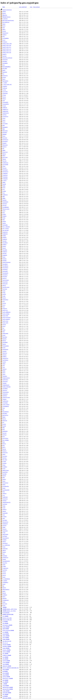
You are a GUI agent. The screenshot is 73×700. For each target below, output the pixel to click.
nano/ (4, 454)
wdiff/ (4, 587)
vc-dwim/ (5, 580)
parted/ (5, 473)
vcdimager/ (5, 582)
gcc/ (4, 189)
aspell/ (5, 54)
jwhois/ (5, 369)
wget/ (4, 591)
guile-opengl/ (6, 319)
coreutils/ (5, 116)
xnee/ (4, 601)
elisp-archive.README (8, 630)
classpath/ (5, 102)
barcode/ (5, 68)
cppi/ (4, 120)
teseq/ (4, 559)
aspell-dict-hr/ (7, 47)
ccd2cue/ (5, 88)
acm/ (4, 27)
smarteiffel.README (8, 689)
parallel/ (5, 472)
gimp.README (6, 633)
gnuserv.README (7, 649)
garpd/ (4, 184)
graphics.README (7, 655)
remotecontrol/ (7, 502)
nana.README (6, 674)
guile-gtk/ (5, 315)
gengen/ (5, 200)
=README (5, 607)
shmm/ (4, 527)
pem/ (4, 477)
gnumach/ (5, 255)
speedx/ (5, 539)
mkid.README (6, 669)
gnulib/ (5, 253)
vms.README (5, 694)
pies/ (4, 481)
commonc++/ (5, 109)
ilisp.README (6, 662)
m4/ (3, 409)
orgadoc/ (5, 466)
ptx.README (5, 682)
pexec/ (4, 479)
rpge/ (4, 505)
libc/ (4, 374)
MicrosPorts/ (6, 22)
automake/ (5, 63)
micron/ (5, 433)
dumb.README (6, 628)
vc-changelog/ (6, 578)
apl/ (4, 36)
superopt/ (5, 548)
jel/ (4, 365)
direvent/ (5, 141)
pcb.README (5, 680)
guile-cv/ (5, 310)
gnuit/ (4, 248)
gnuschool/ (5, 267)
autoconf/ (5, 59)
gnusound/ (5, 271)
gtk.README (5, 658)
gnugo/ (4, 246)
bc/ (3, 73)
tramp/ (4, 566)
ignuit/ (5, 354)
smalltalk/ (5, 534)
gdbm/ (4, 198)
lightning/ (5, 401)
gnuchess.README (7, 646)
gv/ (3, 328)
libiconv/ (5, 381)
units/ (4, 571)
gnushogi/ (5, 269)
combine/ (5, 107)
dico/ (4, 136)
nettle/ (5, 457)
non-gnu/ (5, 459)
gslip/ (4, 303)
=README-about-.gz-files (9, 610)
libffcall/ (5, 379)
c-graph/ (5, 82)
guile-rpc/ (5, 321)
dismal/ (5, 143)
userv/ (4, 575)
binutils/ (5, 75)
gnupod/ (5, 260)
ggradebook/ (6, 207)
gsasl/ (4, 297)
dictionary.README (7, 625)
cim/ (4, 100)
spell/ (4, 541)
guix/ (4, 326)
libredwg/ (5, 388)
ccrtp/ (4, 89)
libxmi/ (5, 399)
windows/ (5, 594)
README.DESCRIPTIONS (8, 614)
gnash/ (4, 221)
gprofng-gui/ (6, 287)
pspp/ (4, 488)
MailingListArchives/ (8, 20)
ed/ (3, 148)
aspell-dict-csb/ (7, 43)
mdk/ (4, 427)
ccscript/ (5, 91)
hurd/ (4, 347)
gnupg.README (6, 648)
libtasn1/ (5, 393)
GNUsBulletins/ (7, 16)
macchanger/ (6, 411)
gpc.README (5, 653)
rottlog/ (5, 504)
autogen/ (5, 61)
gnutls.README (6, 651)
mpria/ (4, 449)
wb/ (3, 585)
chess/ (4, 98)
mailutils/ (5, 415)
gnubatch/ (5, 233)
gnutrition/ (6, 280)
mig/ (4, 436)
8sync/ (4, 13)
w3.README (5, 696)
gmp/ (4, 219)
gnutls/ (5, 278)
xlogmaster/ (6, 600)
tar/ (4, 553)
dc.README (5, 621)
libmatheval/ (6, 385)
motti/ (4, 443)
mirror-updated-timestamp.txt (11, 667)
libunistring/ (6, 397)
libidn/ (5, 383)
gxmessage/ (5, 333)
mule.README (6, 673)
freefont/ (5, 175)
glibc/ (4, 214)
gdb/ (4, 196)
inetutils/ (5, 358)
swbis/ (4, 550)
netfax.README (6, 676)
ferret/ (5, 160)
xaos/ (4, 596)
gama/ (4, 182)
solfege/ (5, 536)
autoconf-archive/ (7, 57)
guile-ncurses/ (7, 317)
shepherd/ (5, 523)
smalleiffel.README (8, 687)
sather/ (5, 509)
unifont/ (5, 569)
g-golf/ (5, 180)
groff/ (4, 294)
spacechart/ (6, 537)
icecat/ (5, 351)
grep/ (4, 292)
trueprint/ (5, 568)
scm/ (4, 514)
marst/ (4, 418)
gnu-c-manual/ (6, 226)
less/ (4, 372)
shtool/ (5, 529)
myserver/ (5, 452)
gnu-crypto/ (6, 228)
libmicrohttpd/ (7, 386)
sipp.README (6, 685)
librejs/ (5, 390)
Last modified (23, 6)
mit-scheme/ (6, 440)
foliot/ (5, 168)
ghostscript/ (6, 208)
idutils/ (5, 353)
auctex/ (5, 56)
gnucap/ (5, 240)
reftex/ (5, 500)
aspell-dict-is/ (7, 48)
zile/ (4, 605)
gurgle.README (6, 660)
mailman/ (5, 413)
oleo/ (4, 465)
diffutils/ (5, 139)
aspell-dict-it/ (7, 50)
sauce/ (4, 511)
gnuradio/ (5, 264)
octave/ (5, 463)
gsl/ (4, 301)
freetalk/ (5, 178)
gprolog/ (5, 289)
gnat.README (6, 637)
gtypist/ (5, 308)
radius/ (5, 493)
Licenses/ (5, 18)
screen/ (5, 516)
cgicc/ (4, 96)
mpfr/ (4, 447)
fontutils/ (5, 171)
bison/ (4, 77)
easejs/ (5, 146)
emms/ (4, 155)
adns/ (4, 29)
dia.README (5, 623)
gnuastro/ (5, 232)
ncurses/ (5, 456)
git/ (4, 212)
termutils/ (5, 557)
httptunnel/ (6, 345)
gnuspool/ (5, 274)
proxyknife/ (6, 486)
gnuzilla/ (5, 281)
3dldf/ (4, 11)
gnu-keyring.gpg (7, 641)
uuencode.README (7, 692)
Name (4, 6)
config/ (5, 114)
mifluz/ (5, 434)
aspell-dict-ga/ (7, 45)
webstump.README (7, 698)
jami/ (4, 363)
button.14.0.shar (7, 617)
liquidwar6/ (6, 406)
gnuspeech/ (5, 272)
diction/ (5, 137)
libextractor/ (6, 377)
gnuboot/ (5, 239)
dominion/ (5, 144)
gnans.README (6, 635)
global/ (5, 216)
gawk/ (4, 185)
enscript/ (5, 157)
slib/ (4, 532)
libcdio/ (5, 376)
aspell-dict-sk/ (7, 52)
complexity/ (6, 112)
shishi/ (5, 525)
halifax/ (5, 337)
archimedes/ (6, 38)
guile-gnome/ (6, 313)
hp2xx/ (4, 344)
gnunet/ (5, 258)
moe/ (4, 441)
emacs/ (4, 153)
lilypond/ (5, 402)
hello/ (4, 340)
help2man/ (5, 342)
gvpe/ (4, 329)
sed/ (4, 518)
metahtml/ (5, 431)
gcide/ (4, 191)
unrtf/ (4, 573)
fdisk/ (4, 159)
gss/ (4, 306)
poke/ (4, 484)
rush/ (4, 507)
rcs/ (4, 495)
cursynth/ (5, 123)
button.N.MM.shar (7, 619)
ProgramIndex (6, 612)
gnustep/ (5, 276)
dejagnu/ (5, 132)
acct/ (4, 25)
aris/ (4, 40)
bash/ (4, 70)
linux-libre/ (6, 404)
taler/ (4, 552)
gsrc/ (4, 305)
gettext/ (5, 203)
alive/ (4, 31)
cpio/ (4, 118)
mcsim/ (4, 425)
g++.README (5, 632)
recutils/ (5, 498)
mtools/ (5, 450)
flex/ (4, 166)
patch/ (4, 475)
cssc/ (4, 121)
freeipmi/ (5, 176)
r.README (5, 683)
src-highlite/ (6, 545)
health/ (5, 338)
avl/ (4, 64)
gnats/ (4, 223)
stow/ (4, 546)
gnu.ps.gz (5, 642)
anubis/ (5, 34)
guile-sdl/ (5, 322)
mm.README (5, 671)
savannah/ (5, 513)
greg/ (4, 290)
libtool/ (5, 395)
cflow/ (4, 95)
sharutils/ (5, 521)
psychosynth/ (6, 489)
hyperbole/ (5, 349)
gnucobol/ (5, 242)
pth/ (4, 491)
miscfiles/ (5, 438)
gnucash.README (7, 644)
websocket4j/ (6, 589)
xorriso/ (5, 603)
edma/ (4, 150)
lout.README (6, 664)
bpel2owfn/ (5, 80)
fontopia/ (5, 169)
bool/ (4, 79)
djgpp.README (6, 626)
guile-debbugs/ (7, 312)
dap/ (4, 125)
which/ (4, 593)
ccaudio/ (5, 86)
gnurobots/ (5, 265)
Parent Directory (7, 9)
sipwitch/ (5, 530)
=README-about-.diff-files (10, 609)
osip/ (4, 468)
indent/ (5, 356)
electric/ (5, 152)
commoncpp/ (5, 111)
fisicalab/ (5, 164)
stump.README (6, 690)
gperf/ (4, 285)
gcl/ (4, 192)
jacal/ (4, 361)
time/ (4, 564)
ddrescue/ (5, 130)
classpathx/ (6, 104)
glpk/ (4, 217)
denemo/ (5, 134)
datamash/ (5, 127)
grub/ (4, 296)
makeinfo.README (7, 665)
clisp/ (4, 105)
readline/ (5, 497)
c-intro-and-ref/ (7, 84)
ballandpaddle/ (7, 66)
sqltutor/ (5, 543)
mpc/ (4, 445)
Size (31, 6)
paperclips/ (6, 470)
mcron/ (4, 424)
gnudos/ (5, 244)
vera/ (4, 584)
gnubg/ (4, 235)
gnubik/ (5, 237)
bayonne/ (5, 72)
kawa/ (4, 370)
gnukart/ (5, 251)
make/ (4, 417)
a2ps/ (4, 24)
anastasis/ (5, 32)
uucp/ (4, 577)
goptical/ (5, 283)
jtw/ (4, 367)
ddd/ (4, 128)
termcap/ (5, 555)
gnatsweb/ (5, 224)
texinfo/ (5, 562)
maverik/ (5, 420)
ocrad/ (4, 461)
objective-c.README (8, 678)
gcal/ (4, 187)
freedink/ (5, 173)
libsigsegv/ (6, 392)
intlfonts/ (5, 360)
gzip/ (4, 335)
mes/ (4, 429)
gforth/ (5, 205)
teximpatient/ (6, 561)
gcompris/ (5, 194)
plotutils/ (5, 482)
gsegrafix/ (5, 299)
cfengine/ (5, 93)
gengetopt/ (5, 201)
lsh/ (4, 408)
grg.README (5, 657)
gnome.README (6, 639)
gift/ (4, 210)
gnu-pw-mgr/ (6, 230)
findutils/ (5, 162)
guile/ (4, 324)
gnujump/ (5, 249)
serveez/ (5, 520)
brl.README (5, 616)
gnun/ (4, 256)
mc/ (3, 422)
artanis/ (5, 41)
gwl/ (4, 331)
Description (36, 6)
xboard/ (5, 598)
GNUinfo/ (5, 15)
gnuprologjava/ (7, 262)
